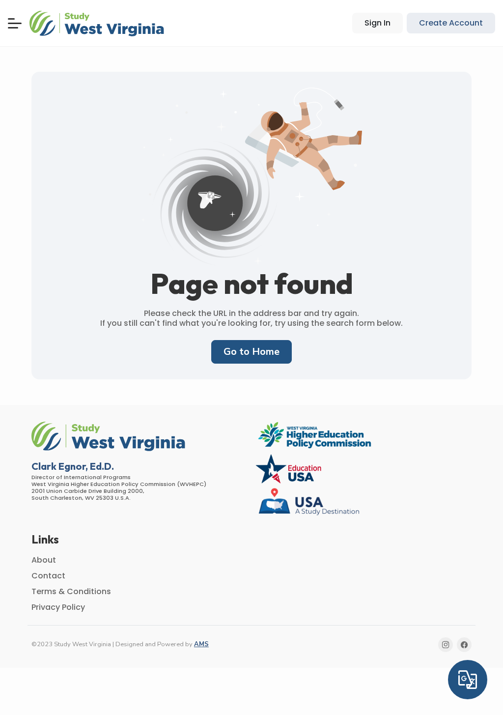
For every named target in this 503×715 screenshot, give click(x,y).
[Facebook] (464, 644)
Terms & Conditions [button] (71, 591)
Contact (48, 575)
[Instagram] (445, 644)
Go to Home (251, 351)
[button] (98, 23)
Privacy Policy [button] (58, 607)
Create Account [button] (451, 23)
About (43, 560)
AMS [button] (201, 644)
